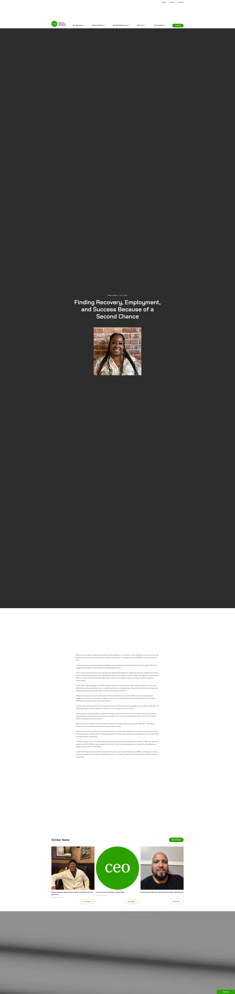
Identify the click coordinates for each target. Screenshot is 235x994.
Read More (87, 901)
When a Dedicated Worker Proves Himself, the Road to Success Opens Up (72, 893)
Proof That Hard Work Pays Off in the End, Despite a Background (162, 892)
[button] (78, 25)
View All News (176, 840)
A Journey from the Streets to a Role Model (110, 892)
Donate (178, 25)
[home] (58, 24)
